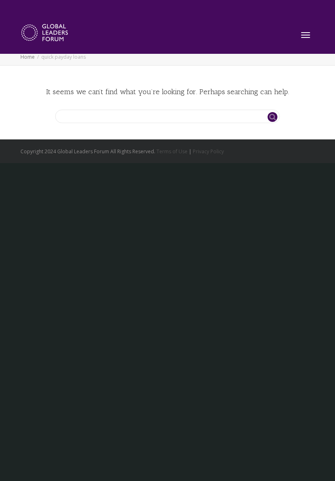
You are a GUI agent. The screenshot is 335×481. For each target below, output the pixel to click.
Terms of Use (172, 151)
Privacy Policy (208, 151)
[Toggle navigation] (306, 35)
